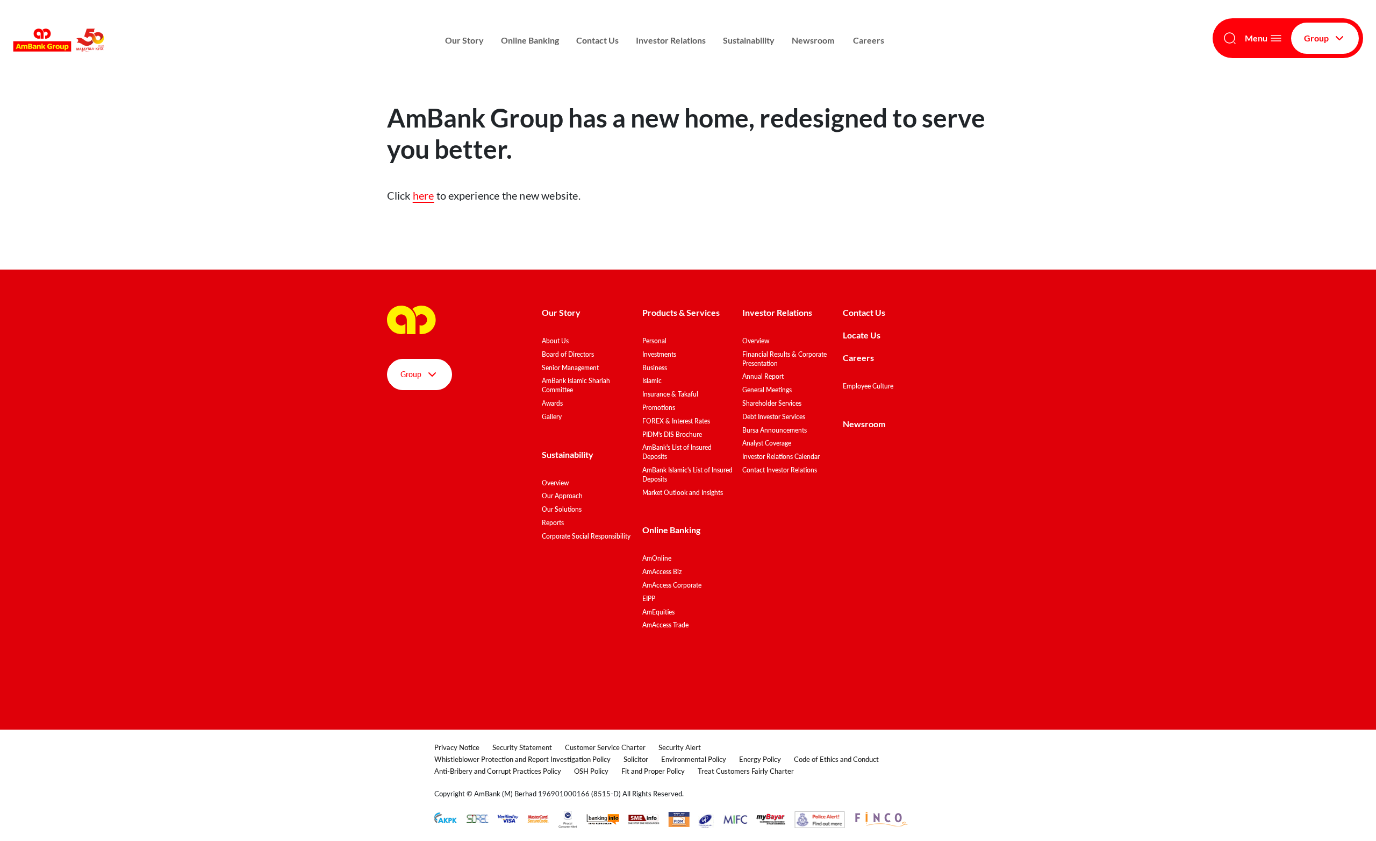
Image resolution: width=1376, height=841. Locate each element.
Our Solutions (562, 509)
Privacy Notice (456, 747)
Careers (868, 40)
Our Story (464, 40)
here (423, 195)
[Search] (1229, 38)
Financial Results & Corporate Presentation (784, 359)
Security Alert (679, 747)
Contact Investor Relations (779, 470)
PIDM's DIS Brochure (672, 434)
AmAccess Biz (662, 572)
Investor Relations (671, 40)
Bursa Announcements (774, 430)
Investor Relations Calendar (781, 457)
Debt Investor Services (773, 417)
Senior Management (570, 368)
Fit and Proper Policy (653, 771)
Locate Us (861, 335)
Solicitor (636, 759)
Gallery (552, 417)
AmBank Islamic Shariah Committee (576, 385)
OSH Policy (591, 771)
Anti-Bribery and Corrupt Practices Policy (497, 771)
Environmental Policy (693, 759)
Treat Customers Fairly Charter (746, 771)
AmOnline (656, 558)
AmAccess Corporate (671, 585)
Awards (552, 403)
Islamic (652, 381)
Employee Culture (868, 386)
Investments (659, 354)
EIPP (648, 599)
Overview (555, 483)
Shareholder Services (771, 403)
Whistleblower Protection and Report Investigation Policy (522, 759)
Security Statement (522, 747)
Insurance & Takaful (670, 394)
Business (654, 368)
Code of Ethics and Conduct (836, 759)
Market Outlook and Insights (682, 493)
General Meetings (767, 390)
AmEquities (658, 612)
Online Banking (530, 40)
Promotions (658, 408)
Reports (553, 523)
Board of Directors (568, 354)
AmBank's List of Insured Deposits (677, 452)
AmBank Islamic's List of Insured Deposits (687, 474)
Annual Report (763, 376)
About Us (555, 341)
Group (1316, 38)
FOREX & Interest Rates (676, 421)
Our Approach (562, 496)
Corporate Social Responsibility (586, 536)
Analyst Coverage (766, 443)
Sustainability (749, 40)
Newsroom (814, 40)
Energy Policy (760, 759)
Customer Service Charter (605, 747)
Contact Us (597, 40)
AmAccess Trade (665, 625)
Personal (654, 341)
